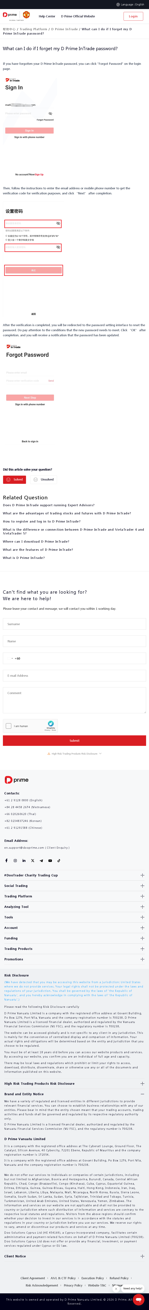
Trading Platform (33, 29)
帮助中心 (9, 29)
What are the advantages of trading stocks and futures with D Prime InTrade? (67, 513)
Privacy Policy (73, 1285)
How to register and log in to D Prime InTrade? (41, 521)
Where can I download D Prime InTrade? (36, 541)
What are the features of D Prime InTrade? (38, 549)
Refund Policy (119, 1278)
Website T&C (97, 1285)
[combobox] (11, 658)
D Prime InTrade (64, 29)
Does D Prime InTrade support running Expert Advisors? (49, 505)
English (139, 4)
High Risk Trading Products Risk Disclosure (74, 753)
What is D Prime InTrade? (24, 558)
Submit (74, 740)
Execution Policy (92, 1278)
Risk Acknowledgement (42, 1285)
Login (133, 16)
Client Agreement (33, 1278)
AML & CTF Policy (63, 1278)
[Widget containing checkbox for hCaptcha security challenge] (30, 726)
